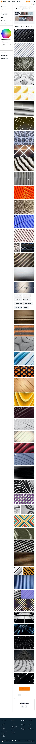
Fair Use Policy (32, 741)
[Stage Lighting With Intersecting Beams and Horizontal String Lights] (24, 151)
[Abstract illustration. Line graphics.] (24, 138)
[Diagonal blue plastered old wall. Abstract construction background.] (27, 594)
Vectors (4, 1)
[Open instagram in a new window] (12, 740)
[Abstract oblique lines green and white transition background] (24, 436)
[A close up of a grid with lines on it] (24, 424)
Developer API (4, 729)
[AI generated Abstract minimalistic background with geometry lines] (24, 678)
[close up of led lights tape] (24, 123)
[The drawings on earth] (24, 260)
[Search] (31, 4)
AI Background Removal (4, 734)
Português (30, 725)
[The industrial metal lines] (24, 274)
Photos (9, 1)
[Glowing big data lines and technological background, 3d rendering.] (24, 64)
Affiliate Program (14, 726)
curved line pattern (18, 307)
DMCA (12, 725)
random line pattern (18, 303)
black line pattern (27, 295)
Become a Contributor (23, 729)
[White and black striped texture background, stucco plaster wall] (27, 509)
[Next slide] (33, 26)
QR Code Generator (3, 736)
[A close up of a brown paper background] (24, 317)
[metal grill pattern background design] (24, 472)
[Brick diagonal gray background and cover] (24, 459)
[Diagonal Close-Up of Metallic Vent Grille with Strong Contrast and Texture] (24, 546)
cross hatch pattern (18, 295)
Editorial (18, 1)
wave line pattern (18, 299)
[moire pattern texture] (24, 655)
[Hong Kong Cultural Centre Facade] (24, 207)
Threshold (3, 44)
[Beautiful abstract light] (28, 571)
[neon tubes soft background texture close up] (24, 582)
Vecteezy (3, 724)
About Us (22, 725)
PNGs (28, 26)
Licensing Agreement (13, 723)
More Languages (31, 729)
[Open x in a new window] (18, 740)
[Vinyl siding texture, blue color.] (24, 221)
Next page (24, 688)
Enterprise (3, 727)
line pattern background (28, 303)
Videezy (3, 725)
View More (30, 18)
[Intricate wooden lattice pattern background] (17, 247)
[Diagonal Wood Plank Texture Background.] (24, 385)
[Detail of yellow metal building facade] (24, 399)
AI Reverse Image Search (4, 731)
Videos (13, 1)
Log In (31, 1)
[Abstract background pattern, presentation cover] (24, 448)
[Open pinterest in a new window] (15, 740)
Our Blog (22, 727)
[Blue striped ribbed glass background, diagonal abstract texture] (24, 358)
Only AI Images (5, 13)
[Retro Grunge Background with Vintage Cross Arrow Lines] (24, 521)
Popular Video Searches (14, 732)
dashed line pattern (26, 299)
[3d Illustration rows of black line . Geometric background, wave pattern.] (27, 247)
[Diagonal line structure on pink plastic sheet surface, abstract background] (24, 235)
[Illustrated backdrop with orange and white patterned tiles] (24, 93)
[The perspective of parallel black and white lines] (24, 486)
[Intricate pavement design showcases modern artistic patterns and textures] (24, 78)
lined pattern (26, 307)
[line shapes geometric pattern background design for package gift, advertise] (24, 605)
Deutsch (30, 727)
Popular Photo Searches (14, 730)
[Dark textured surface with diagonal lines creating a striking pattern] (24, 35)
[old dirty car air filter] (24, 164)
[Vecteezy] (1, 1)
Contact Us (23, 724)
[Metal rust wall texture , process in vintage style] (24, 559)
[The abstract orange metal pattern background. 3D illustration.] (24, 192)
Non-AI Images (5, 14)
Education (3, 728)
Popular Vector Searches (14, 728)
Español (30, 724)
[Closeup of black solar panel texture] (24, 642)
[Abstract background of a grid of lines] (24, 287)
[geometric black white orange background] (24, 371)
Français (30, 728)
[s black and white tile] (24, 617)
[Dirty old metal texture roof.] (24, 666)
